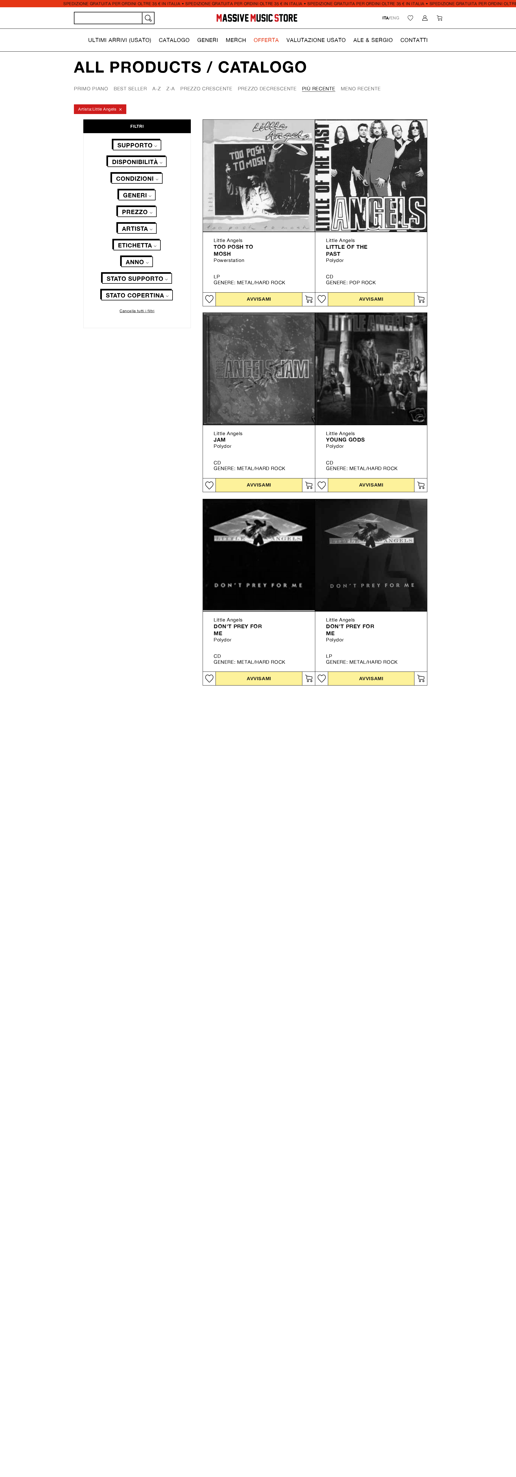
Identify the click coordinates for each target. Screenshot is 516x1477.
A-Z (156, 88)
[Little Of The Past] (371, 176)
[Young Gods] (371, 369)
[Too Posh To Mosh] (259, 176)
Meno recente (361, 88)
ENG (394, 17)
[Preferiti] (410, 18)
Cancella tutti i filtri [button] (137, 310)
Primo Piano (91, 88)
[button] (119, 40)
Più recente (318, 88)
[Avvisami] (308, 299)
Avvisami (259, 298)
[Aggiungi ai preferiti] (209, 299)
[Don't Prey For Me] (259, 555)
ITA (385, 17)
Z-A (170, 88)
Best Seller (130, 88)
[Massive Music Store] (257, 18)
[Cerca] (148, 18)
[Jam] (259, 369)
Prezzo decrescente (267, 88)
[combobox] (114, 18)
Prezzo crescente (206, 88)
